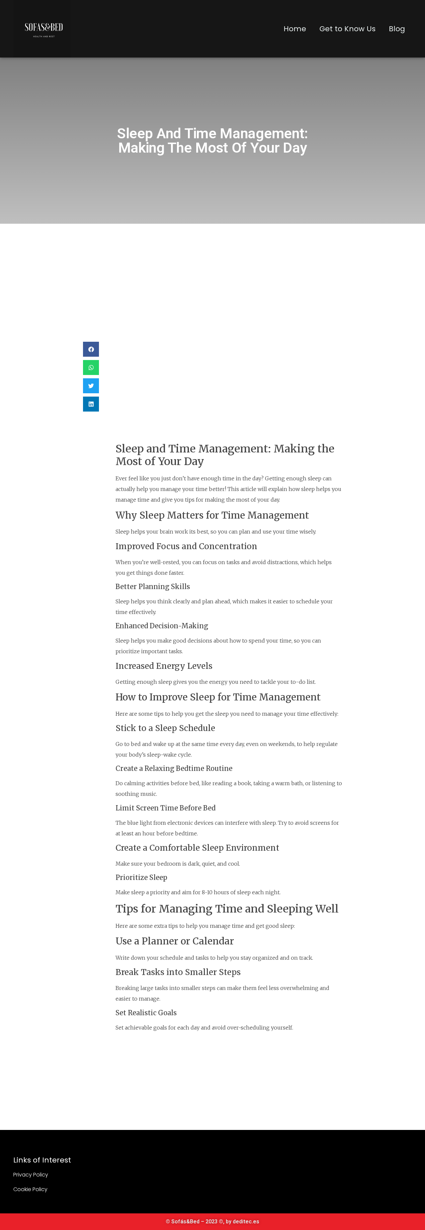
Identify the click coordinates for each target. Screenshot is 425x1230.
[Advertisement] (212, 273)
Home (295, 29)
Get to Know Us (347, 29)
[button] (91, 349)
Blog (397, 29)
